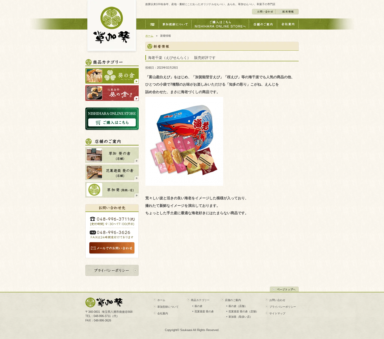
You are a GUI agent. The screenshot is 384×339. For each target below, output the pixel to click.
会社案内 (162, 313)
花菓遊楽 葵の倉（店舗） (243, 311)
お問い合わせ (277, 300)
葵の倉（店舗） (237, 306)
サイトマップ (277, 313)
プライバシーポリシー (282, 306)
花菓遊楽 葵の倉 (204, 311)
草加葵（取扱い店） (240, 316)
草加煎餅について (168, 306)
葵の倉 (198, 306)
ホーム (149, 35)
